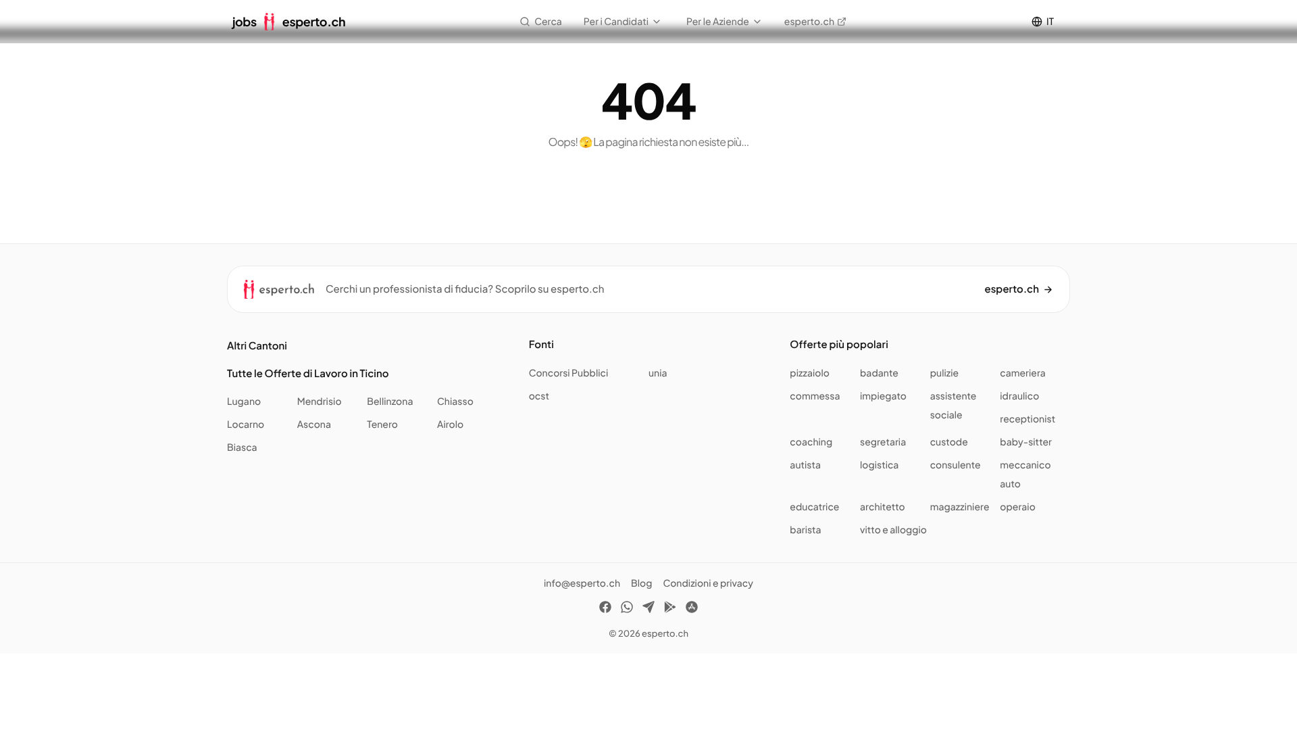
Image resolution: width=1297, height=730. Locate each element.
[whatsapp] (627, 609)
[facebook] (605, 609)
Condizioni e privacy (708, 583)
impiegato (883, 396)
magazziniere (960, 507)
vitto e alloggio (893, 530)
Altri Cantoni (257, 345)
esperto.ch (809, 22)
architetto (882, 507)
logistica (879, 465)
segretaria (883, 442)
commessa (815, 396)
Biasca (242, 447)
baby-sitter (1026, 442)
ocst (539, 396)
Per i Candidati (616, 22)
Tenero (382, 424)
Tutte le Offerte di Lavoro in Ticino (308, 373)
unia (657, 373)
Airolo (450, 424)
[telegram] (648, 609)
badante (879, 373)
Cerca (548, 22)
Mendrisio (319, 401)
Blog (641, 583)
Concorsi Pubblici (569, 373)
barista (805, 530)
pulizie (944, 373)
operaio (1018, 507)
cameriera (1023, 373)
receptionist (1027, 419)
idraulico (1019, 396)
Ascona (314, 424)
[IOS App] (691, 609)
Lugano (244, 401)
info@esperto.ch (582, 583)
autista (805, 465)
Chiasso (455, 401)
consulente (955, 465)
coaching (811, 442)
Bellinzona (390, 401)
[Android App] (670, 609)
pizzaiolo (810, 373)
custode (949, 442)
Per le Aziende (717, 22)
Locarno (245, 424)
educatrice (814, 507)
